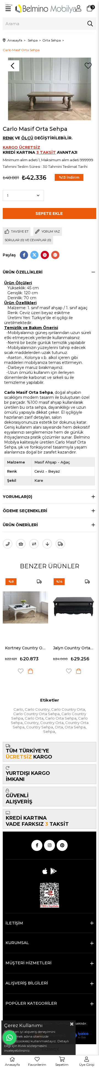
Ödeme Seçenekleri (25, 510)
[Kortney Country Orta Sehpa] (25, 607)
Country (31, 722)
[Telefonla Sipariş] (7, 544)
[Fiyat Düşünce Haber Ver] (47, 544)
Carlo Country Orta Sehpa (36, 714)
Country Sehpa (39, 727)
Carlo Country (37, 709)
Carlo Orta (34, 718)
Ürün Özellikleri (23, 272)
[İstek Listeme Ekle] (21, 544)
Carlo (18, 709)
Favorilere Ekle (20, 671)
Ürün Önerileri (20, 524)
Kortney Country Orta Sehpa (25, 647)
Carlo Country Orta (68, 709)
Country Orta (52, 722)
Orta (59, 727)
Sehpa (49, 731)
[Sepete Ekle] (30, 671)
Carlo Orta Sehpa (60, 718)
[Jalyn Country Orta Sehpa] (73, 607)
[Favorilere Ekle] (88, 65)
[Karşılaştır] (34, 544)
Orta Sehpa (75, 727)
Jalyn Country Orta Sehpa (73, 647)
